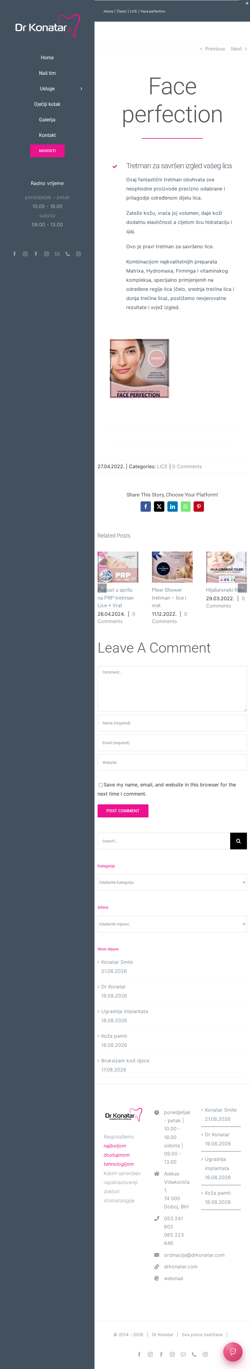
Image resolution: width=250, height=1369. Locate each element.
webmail (173, 1278)
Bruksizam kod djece (125, 1060)
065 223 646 (174, 1239)
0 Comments (187, 466)
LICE (162, 466)
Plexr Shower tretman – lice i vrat (172, 567)
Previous (215, 49)
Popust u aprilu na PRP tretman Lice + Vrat (118, 567)
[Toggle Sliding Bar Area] (244, 5)
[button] (102, 588)
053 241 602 (173, 1222)
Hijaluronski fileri (227, 567)
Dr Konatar (113, 987)
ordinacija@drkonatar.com (178, 1255)
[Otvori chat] (233, 1352)
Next (236, 49)
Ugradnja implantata (124, 1011)
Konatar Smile (117, 962)
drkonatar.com (178, 1266)
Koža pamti (114, 1036)
